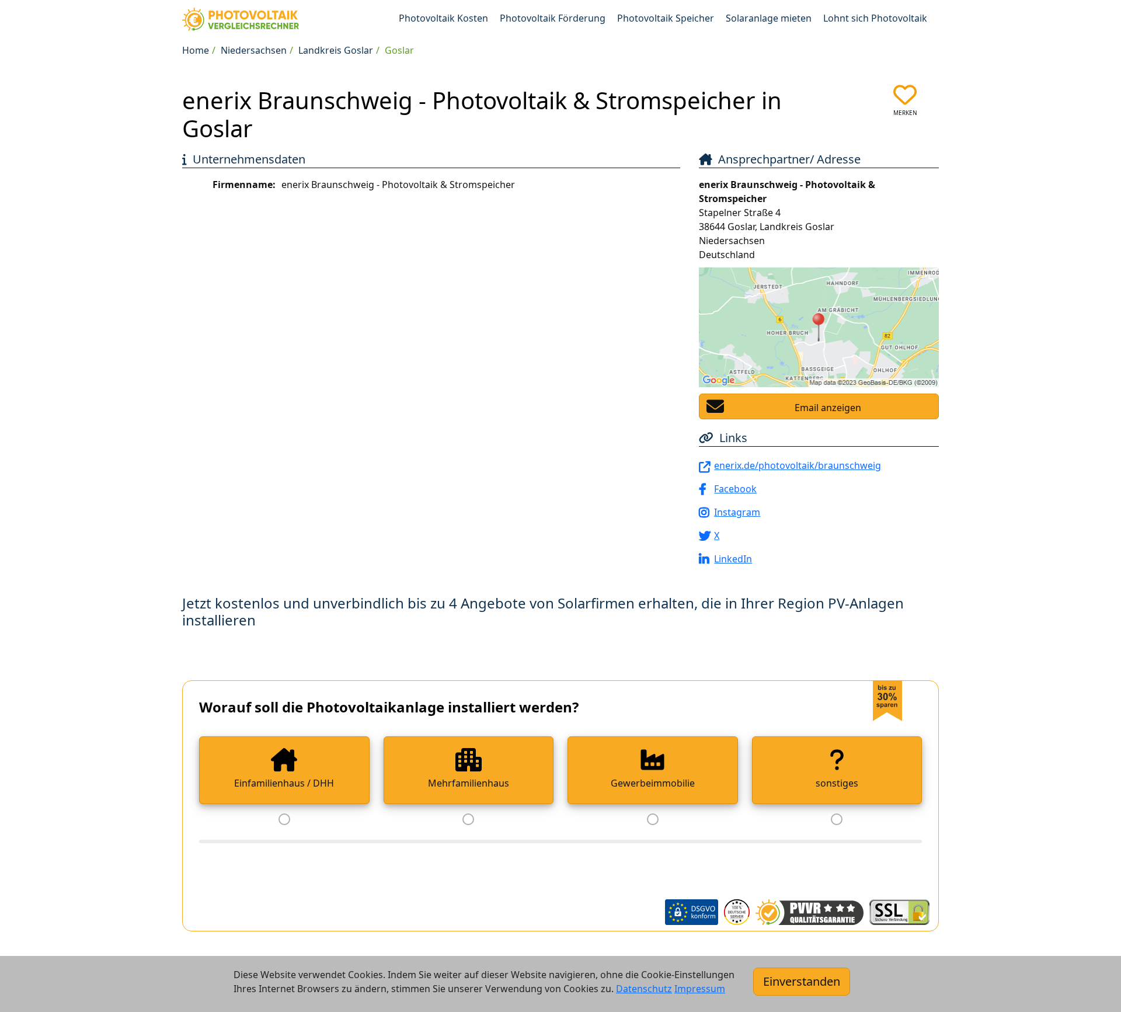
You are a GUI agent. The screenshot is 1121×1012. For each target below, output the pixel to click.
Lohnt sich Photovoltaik (875, 18)
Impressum (699, 988)
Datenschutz (644, 988)
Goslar (399, 50)
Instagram (737, 512)
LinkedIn (733, 558)
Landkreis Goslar (335, 50)
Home (195, 50)
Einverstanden (801, 981)
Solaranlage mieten (769, 18)
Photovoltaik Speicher (665, 18)
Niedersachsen (254, 50)
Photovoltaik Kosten (443, 18)
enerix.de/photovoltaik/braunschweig (797, 465)
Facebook (735, 488)
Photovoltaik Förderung (552, 18)
